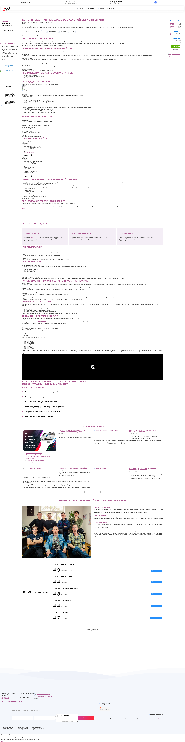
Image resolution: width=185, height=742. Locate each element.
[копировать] (31, 2)
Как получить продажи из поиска (10, 46)
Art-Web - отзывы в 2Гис (63, 601)
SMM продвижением (130, 41)
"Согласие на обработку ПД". (44, 694)
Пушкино (36, 698)
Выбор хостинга (30, 458)
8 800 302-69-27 (70, 2)
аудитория (63, 31)
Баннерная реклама (7, 25)
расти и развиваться (111, 531)
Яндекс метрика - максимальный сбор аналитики (9, 53)
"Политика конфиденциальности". (45, 696)
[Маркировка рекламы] (100, 468)
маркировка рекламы (29, 152)
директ (32, 237)
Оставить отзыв (156, 581)
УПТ (39, 321)
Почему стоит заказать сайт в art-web (35, 464)
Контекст (172, 42)
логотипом (43, 321)
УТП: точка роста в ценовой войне (9, 58)
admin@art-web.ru (25, 2)
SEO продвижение (35, 326)
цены (44, 31)
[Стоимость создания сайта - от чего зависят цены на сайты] (39, 450)
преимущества (27, 31)
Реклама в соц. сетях (7, 27)
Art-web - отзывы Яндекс (63, 565)
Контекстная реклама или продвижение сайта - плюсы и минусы (9, 49)
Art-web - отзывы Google (63, 577)
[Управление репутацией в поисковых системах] (106, 430)
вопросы (72, 31)
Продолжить (3, 741)
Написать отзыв (156, 570)
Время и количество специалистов (34, 453)
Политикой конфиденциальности (158, 718)
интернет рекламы (42, 41)
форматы (36, 31)
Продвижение (176, 38)
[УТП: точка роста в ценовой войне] (32, 468)
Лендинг (172, 27)
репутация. (143, 533)
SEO (171, 40)
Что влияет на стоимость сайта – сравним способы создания (72, 431)
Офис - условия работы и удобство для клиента (37, 454)
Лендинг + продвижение (8, 28)
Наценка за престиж (31, 462)
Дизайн (176, 31)
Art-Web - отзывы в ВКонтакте (65, 589)
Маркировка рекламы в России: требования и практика (142, 469)
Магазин (172, 26)
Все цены (175, 49)
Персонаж (172, 34)
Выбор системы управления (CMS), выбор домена (38, 456)
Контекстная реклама (7, 23)
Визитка (172, 23)
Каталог (172, 24)
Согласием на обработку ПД (174, 718)
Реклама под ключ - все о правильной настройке (8, 55)
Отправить (86, 718)
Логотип (172, 33)
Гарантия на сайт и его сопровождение (35, 460)
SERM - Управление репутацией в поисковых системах (142, 431)
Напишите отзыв (156, 617)
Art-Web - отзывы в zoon (63, 613)
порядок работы (53, 31)
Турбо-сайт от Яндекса (7, 30)
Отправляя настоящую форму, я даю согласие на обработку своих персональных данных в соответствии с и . (139, 718)
